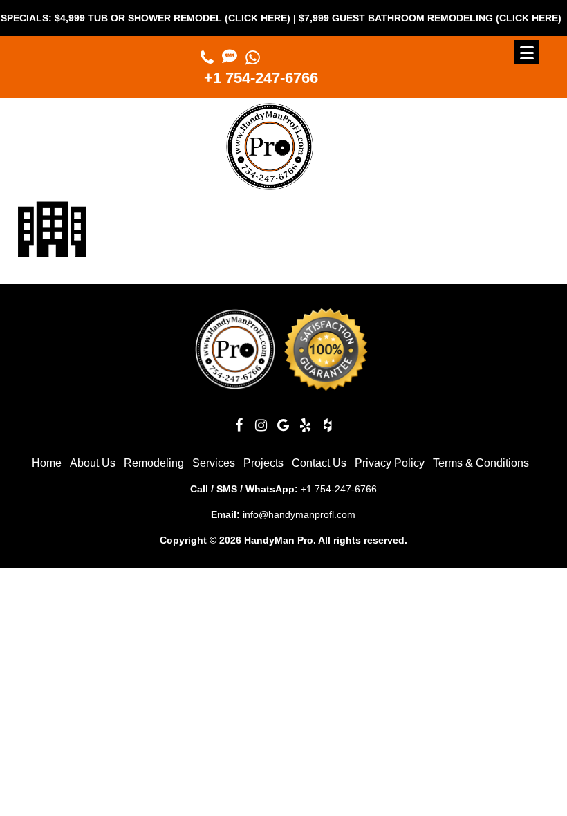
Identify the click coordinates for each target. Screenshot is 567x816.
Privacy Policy (390, 463)
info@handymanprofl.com (299, 514)
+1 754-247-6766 (261, 77)
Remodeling (154, 463)
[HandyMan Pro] (270, 184)
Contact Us (319, 463)
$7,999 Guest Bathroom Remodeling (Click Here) (422, 18)
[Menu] (526, 52)
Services (213, 463)
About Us (92, 463)
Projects (263, 463)
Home (47, 463)
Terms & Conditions (481, 463)
